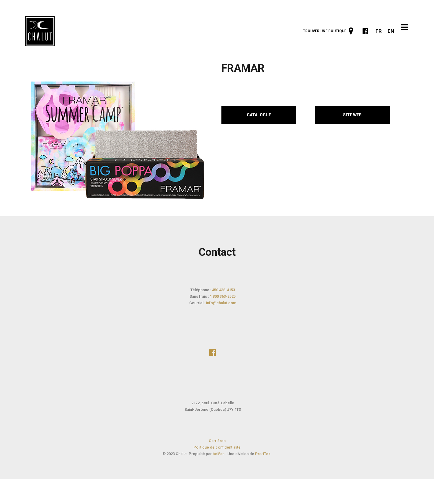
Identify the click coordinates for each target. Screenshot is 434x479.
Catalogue (259, 115)
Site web (352, 115)
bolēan (219, 454)
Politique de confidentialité (217, 447)
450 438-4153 (223, 290)
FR (379, 31)
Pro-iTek (262, 454)
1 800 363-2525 (223, 296)
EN (391, 31)
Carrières (217, 441)
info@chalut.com (221, 303)
